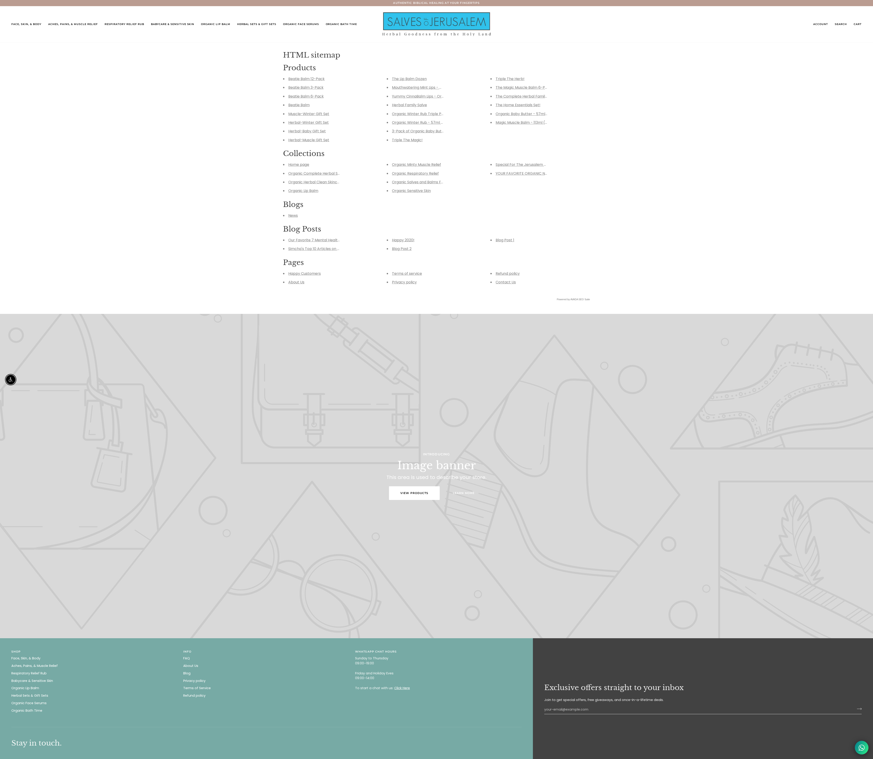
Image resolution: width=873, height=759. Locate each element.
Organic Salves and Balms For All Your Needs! (432, 182)
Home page (298, 164)
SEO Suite (584, 299)
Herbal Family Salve (409, 105)
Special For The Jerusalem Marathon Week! (535, 164)
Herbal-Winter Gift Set (308, 122)
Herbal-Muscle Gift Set (308, 140)
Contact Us (506, 282)
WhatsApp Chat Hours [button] (376, 651)
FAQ (186, 658)
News (293, 215)
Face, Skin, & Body (25, 658)
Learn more (463, 493)
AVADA (574, 299)
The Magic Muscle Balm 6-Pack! (524, 87)
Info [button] (187, 651)
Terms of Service (197, 688)
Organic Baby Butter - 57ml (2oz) (526, 113)
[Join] (858, 709)
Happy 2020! (403, 240)
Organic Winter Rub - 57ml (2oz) (421, 122)
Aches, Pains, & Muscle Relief (34, 665)
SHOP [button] (16, 651)
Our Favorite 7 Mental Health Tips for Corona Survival (335, 240)
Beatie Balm (299, 105)
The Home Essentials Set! (518, 105)
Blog (187, 673)
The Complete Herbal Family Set (525, 96)
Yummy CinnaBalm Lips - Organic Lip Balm (429, 96)
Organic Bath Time (26, 710)
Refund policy (508, 273)
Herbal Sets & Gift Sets (29, 695)
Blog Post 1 (505, 240)
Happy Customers (304, 273)
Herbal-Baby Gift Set (307, 131)
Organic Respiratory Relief (415, 173)
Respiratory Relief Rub (29, 673)
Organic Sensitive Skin (411, 191)
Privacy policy (404, 282)
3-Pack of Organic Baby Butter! (420, 131)
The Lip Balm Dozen (409, 78)
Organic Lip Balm (303, 191)
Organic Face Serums (29, 703)
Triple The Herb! (510, 78)
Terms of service (407, 273)
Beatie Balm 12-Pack (306, 78)
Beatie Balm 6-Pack (306, 96)
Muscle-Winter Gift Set (308, 113)
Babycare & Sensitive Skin (32, 680)
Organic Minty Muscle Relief (416, 164)
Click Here (402, 688)
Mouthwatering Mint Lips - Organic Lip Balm (430, 87)
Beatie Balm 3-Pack (306, 87)
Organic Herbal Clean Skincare (315, 182)
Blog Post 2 (401, 249)
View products (414, 493)
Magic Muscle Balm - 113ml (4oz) (524, 122)
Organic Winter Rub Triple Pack (420, 113)
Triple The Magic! (407, 140)
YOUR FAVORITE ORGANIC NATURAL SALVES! (534, 173)
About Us (296, 282)
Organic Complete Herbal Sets (315, 173)
